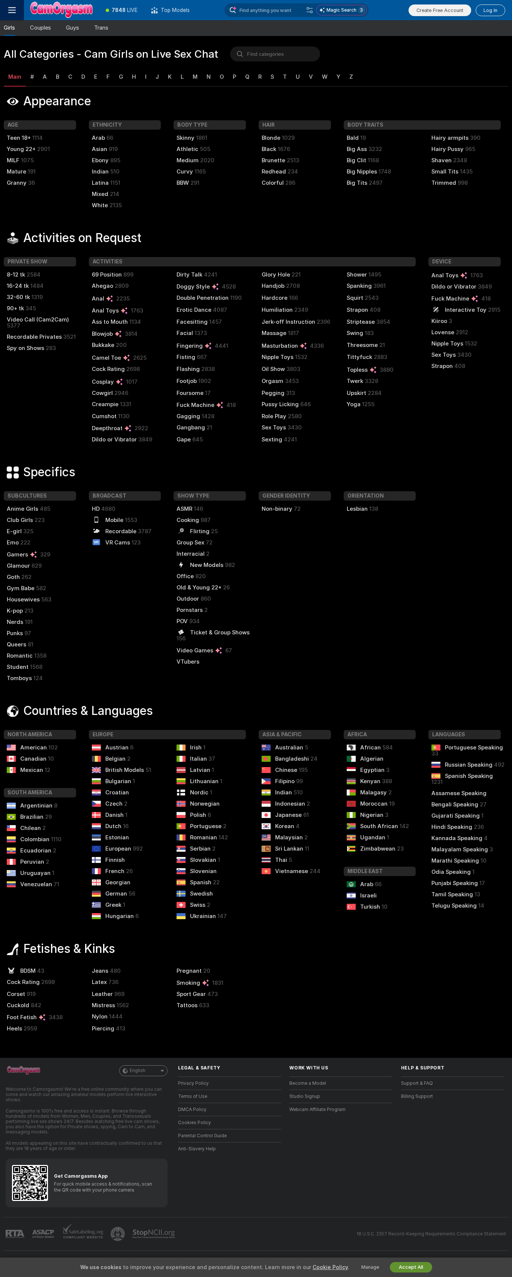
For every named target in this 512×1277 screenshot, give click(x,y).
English (137, 1070)
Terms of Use (192, 1096)
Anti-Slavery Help (197, 1148)
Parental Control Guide (202, 1135)
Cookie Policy (330, 1267)
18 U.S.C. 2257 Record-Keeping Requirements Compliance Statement (431, 1234)
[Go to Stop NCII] (154, 1233)
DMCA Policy (192, 1109)
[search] (275, 53)
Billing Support (417, 1096)
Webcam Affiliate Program (317, 1109)
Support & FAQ (417, 1083)
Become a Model (307, 1083)
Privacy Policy (193, 1083)
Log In (490, 10)
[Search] (309, 10)
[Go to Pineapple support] (118, 1234)
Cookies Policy (194, 1122)
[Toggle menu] (12, 10)
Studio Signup (304, 1096)
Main (14, 76)
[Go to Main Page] (61, 10)
